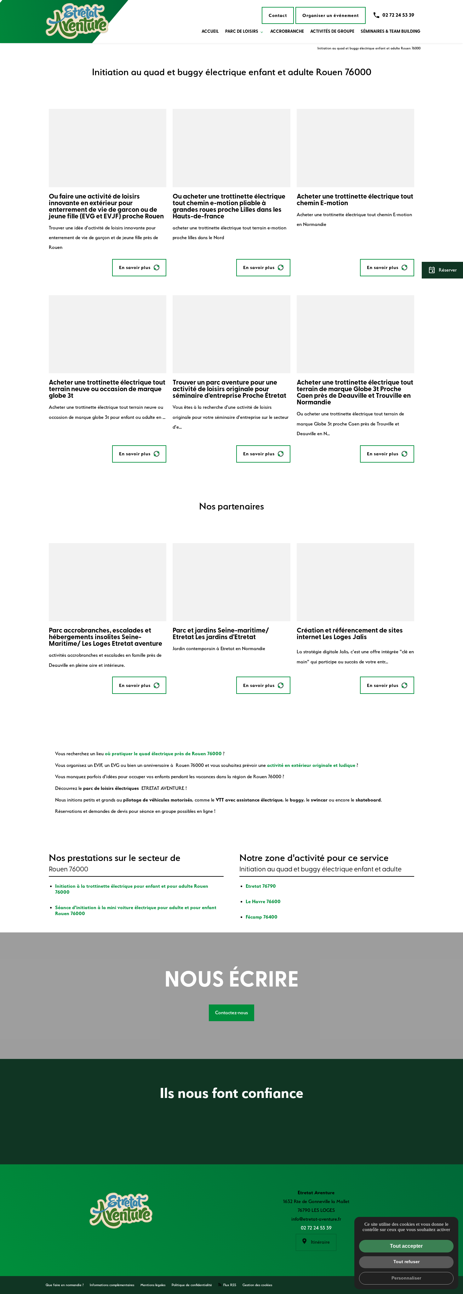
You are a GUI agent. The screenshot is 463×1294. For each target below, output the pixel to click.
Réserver (442, 270)
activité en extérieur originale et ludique (311, 765)
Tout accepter (406, 1246)
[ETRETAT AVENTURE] (77, 21)
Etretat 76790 (261, 886)
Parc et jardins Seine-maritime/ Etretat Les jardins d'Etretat (221, 634)
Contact (278, 15)
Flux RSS (229, 1285)
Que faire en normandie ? (64, 1285)
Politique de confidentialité (192, 1285)
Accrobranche (287, 32)
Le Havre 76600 (263, 901)
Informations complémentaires (112, 1285)
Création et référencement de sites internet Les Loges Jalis (350, 634)
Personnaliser (406, 1277)
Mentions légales (152, 1285)
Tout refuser (406, 1261)
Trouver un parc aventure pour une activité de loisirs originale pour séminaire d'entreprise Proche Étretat (229, 389)
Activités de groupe (332, 32)
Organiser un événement (330, 15)
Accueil (210, 32)
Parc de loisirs (241, 32)
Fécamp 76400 (261, 917)
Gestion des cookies (257, 1285)
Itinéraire (320, 1242)
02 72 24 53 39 (398, 15)
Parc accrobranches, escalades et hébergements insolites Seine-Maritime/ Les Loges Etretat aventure (105, 637)
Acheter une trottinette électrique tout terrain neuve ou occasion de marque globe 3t (107, 389)
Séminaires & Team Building (390, 32)
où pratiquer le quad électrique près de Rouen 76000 (163, 754)
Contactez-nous (231, 1013)
